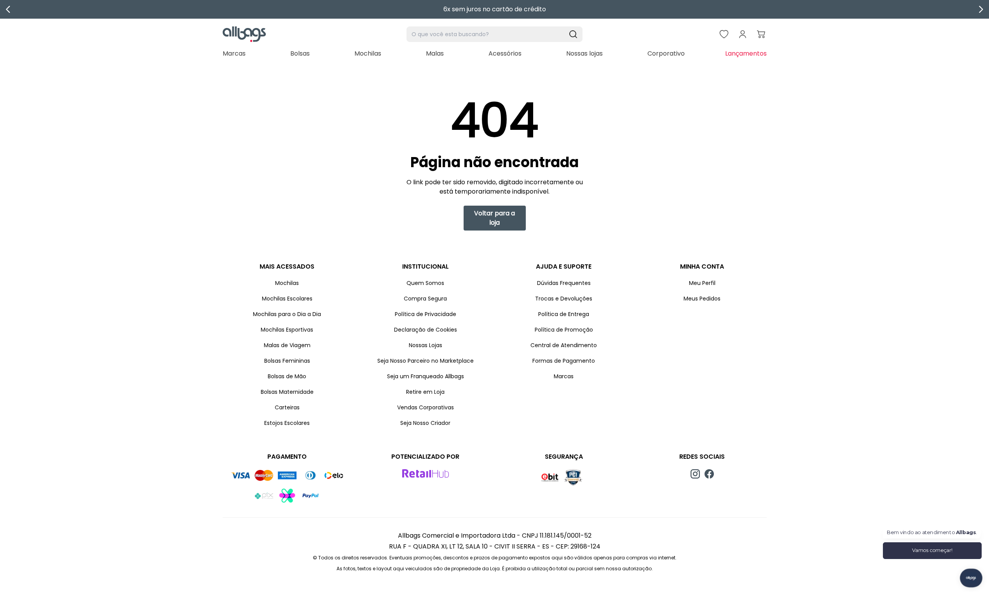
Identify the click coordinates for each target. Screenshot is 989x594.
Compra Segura (425, 298)
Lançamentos (746, 53)
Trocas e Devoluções (563, 298)
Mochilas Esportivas (287, 330)
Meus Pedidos (702, 298)
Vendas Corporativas (425, 407)
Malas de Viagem (287, 345)
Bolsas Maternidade (287, 392)
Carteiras (287, 407)
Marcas (234, 53)
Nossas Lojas (425, 345)
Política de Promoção (564, 330)
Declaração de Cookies (425, 330)
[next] (981, 9)
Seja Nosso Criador (425, 423)
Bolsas (300, 53)
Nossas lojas (584, 53)
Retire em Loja (425, 392)
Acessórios (505, 53)
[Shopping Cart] (761, 34)
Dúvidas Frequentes (564, 283)
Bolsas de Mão (287, 376)
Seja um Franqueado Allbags (425, 376)
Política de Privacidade (425, 314)
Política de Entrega (563, 314)
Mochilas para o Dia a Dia (287, 314)
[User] (742, 34)
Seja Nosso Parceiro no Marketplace (425, 361)
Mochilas (367, 53)
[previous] (8, 9)
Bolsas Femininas (287, 361)
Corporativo (666, 53)
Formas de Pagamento (563, 361)
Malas (435, 53)
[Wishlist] (724, 34)
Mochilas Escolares (287, 298)
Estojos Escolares (287, 423)
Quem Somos (425, 283)
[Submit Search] (573, 34)
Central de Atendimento (563, 345)
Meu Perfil (702, 283)
